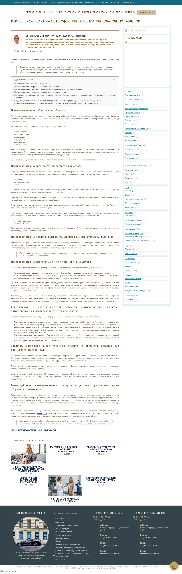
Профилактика (131, 203)
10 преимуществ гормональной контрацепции (28, 480)
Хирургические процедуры (135, 291)
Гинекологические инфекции (136, 128)
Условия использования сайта (67, 544)
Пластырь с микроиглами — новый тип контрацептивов (64, 449)
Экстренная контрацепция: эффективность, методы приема (101, 480)
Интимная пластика (133, 278)
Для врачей (129, 249)
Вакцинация (129, 191)
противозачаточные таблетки (43, 430)
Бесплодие (129, 124)
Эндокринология (131, 296)
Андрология (130, 104)
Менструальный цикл (133, 145)
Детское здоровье (132, 154)
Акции (127, 92)
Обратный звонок (62, 538)
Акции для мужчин (132, 99)
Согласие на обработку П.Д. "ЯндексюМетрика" (71, 555)
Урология (128, 271)
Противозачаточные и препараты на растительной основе (37, 87)
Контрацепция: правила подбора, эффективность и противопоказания (28, 469)
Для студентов (131, 253)
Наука (127, 246)
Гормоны (128, 132)
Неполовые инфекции (133, 220)
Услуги (58, 541)
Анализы (128, 162)
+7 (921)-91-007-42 (100, 2)
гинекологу (42, 413)
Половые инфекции (133, 224)
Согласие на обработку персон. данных (71, 551)
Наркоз (128, 283)
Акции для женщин (132, 95)
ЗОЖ (127, 187)
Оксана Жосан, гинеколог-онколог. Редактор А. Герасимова (56, 35)
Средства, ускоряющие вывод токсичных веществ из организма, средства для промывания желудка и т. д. (58, 101)
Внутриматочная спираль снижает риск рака (64, 500)
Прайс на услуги (62, 529)
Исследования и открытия (135, 237)
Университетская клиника (91, 6)
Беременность (131, 120)
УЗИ (126, 182)
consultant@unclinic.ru (109, 553)
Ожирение (129, 299)
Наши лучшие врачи (63, 532)
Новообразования (132, 287)
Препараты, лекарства (134, 199)
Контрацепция (130, 141)
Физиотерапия (130, 207)
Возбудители (130, 216)
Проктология (130, 258)
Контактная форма (62, 535)
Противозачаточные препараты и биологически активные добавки (40, 92)
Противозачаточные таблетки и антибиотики (32, 84)
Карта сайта (60, 559)
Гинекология (130, 117)
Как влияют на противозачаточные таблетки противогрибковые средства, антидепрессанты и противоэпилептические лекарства (65, 96)
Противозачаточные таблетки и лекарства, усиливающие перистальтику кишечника (48, 89)
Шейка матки (130, 149)
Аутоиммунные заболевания (136, 108)
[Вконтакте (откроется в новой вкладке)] (167, 2)
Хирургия (128, 275)
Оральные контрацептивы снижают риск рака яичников (101, 449)
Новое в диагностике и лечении (137, 241)
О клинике (59, 522)
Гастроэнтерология (132, 113)
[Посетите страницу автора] (16, 40)
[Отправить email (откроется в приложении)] (170, 2)
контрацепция (23, 430)
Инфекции (129, 212)
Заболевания (130, 137)
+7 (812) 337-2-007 (83, 2)
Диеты (127, 195)
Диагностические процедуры (136, 166)
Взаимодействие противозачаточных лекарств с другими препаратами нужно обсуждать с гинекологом (56, 103)
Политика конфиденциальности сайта (70, 547)
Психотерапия (130, 263)
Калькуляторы (131, 170)
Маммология (130, 229)
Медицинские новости (134, 233)
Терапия (128, 267)
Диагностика (130, 158)
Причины (128, 174)
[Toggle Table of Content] (113, 80)
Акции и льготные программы (67, 526)
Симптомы (129, 178)
